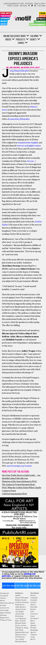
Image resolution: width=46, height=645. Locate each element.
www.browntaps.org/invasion (19, 466)
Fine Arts (6, 13)
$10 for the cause (21, 585)
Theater (5, 16)
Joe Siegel (14, 68)
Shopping (34, 630)
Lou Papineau (20, 618)
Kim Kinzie (19, 616)
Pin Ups (33, 628)
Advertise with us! (7, 603)
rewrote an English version (29, 146)
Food (42, 13)
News (4, 24)
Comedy (33, 600)
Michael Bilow (20, 642)
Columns (34, 36)
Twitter (32, 5)
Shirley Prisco (20, 635)
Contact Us (4, 608)
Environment (37, 25)
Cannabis (39, 22)
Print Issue (12, 6)
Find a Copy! (39, 4)
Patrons (29, 4)
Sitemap (3, 615)
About (2, 601)
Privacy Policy (6, 620)
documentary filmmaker (19, 119)
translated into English (28, 143)
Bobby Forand (20, 600)
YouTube (41, 6)
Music (4, 21)
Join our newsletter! (13, 4)
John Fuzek (19, 614)
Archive (23, 6)
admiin (17, 595)
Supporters (4, 618)
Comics (21, 43)
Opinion (5, 19)
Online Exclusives (11, 36)
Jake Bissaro (20, 607)
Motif (23, 18)
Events (33, 39)
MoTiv (32, 639)
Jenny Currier (20, 609)
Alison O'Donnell (21, 598)
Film (32, 612)
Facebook (29, 5)
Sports (33, 632)
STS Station (20, 637)
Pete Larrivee (20, 625)
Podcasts (20, 39)
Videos (8, 39)
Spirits (41, 19)
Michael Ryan (20, 623)
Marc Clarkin (20, 621)
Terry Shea (19, 639)
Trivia (32, 637)
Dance (33, 605)
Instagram (35, 5)
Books (32, 595)
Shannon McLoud (22, 632)
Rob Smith (19, 630)
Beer (42, 16)
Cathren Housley (22, 602)
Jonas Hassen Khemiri (19, 71)
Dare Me (33, 607)
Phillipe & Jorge (21, 628)
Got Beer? (34, 618)
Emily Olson (19, 605)
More (32, 621)
